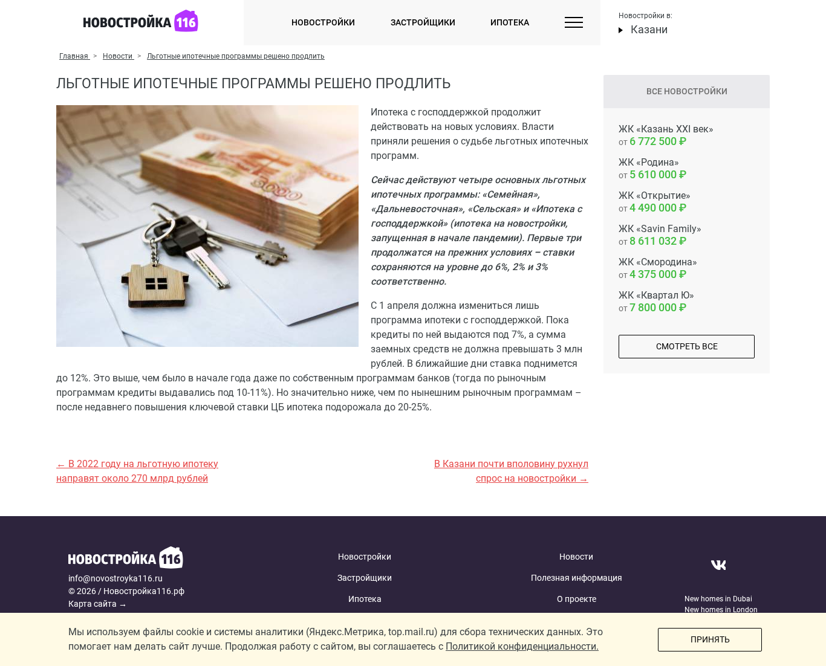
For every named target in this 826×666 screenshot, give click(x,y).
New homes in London (721, 610)
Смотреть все (687, 346)
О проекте (576, 599)
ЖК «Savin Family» (660, 235)
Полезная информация (576, 578)
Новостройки (323, 22)
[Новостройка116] (160, 559)
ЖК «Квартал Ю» (656, 301)
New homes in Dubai (718, 599)
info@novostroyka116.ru (115, 578)
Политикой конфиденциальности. (522, 646)
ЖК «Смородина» (658, 268)
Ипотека (509, 22)
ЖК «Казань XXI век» (666, 135)
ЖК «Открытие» (655, 202)
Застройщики (423, 22)
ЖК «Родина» (649, 169)
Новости (576, 556)
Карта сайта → (97, 604)
